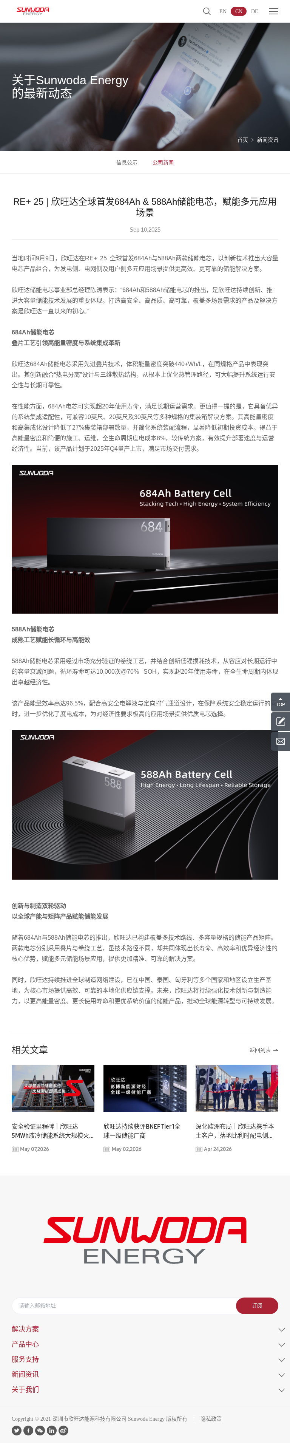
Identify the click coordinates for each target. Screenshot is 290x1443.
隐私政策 (211, 1419)
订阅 (257, 1305)
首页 (243, 140)
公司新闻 (163, 162)
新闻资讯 (267, 140)
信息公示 (126, 162)
